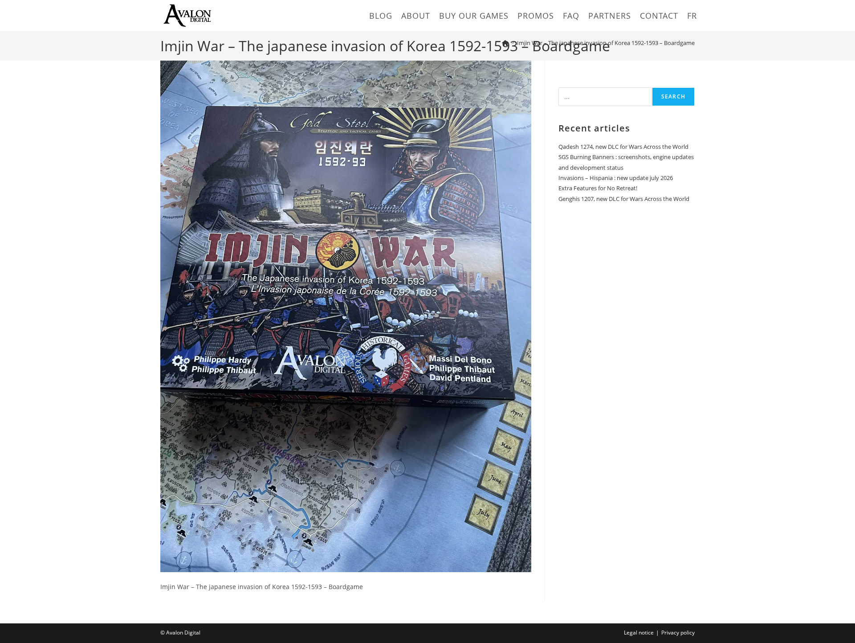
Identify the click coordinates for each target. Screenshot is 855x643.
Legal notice (639, 632)
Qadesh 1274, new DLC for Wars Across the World (623, 147)
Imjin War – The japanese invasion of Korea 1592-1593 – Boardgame (606, 43)
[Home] (505, 43)
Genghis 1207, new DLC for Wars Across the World (623, 199)
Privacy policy (678, 632)
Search (673, 96)
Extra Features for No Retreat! (597, 188)
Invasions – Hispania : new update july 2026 (615, 178)
